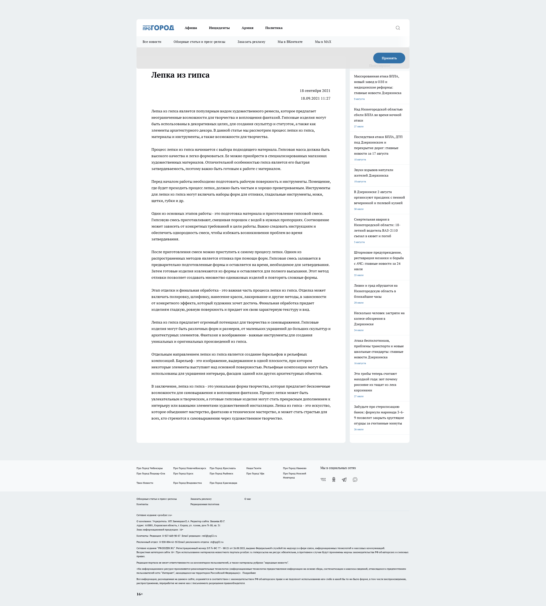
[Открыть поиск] (398, 27)
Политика (274, 28)
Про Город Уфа (255, 473)
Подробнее (249, 572)
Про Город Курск (183, 473)
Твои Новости (144, 482)
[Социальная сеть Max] (355, 479)
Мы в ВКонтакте (290, 42)
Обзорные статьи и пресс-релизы (199, 42)
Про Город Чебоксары (149, 468)
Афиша (191, 28)
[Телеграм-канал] (344, 479)
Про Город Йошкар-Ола (150, 473)
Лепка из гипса (165, 322)
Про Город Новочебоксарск (189, 468)
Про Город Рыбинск (221, 473)
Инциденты (219, 28)
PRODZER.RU (166, 548)
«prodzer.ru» (164, 515)
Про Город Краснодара (223, 482)
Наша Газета (253, 468)
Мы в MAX (323, 42)
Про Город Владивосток (187, 482)
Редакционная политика (204, 504)
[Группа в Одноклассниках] (333, 479)
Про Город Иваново (294, 468)
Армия (247, 28)
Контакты (142, 504)
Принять (389, 58)
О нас (247, 498)
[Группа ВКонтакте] (323, 479)
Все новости (152, 42)
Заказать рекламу (251, 42)
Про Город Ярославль (223, 468)
